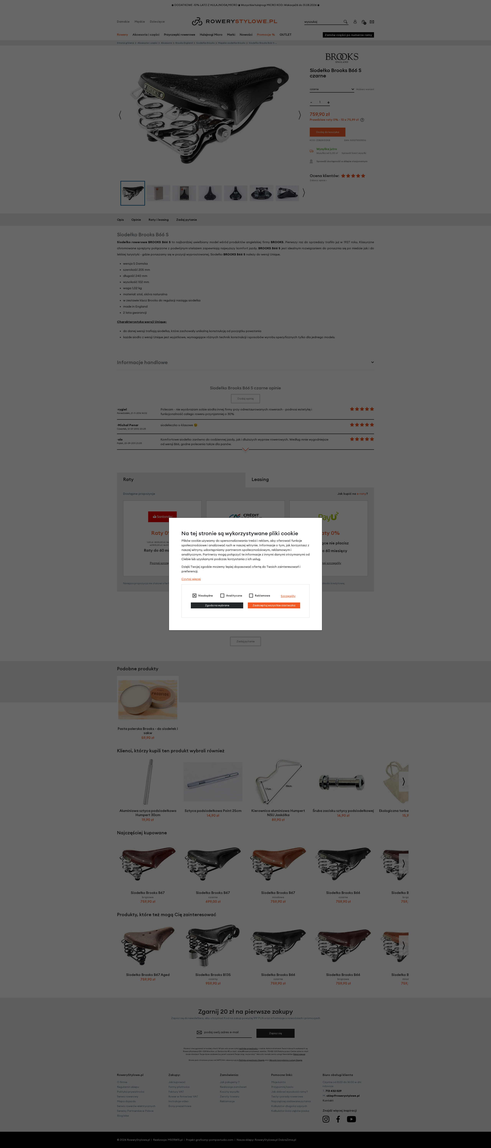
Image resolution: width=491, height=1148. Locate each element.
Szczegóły (288, 596)
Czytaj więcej (191, 579)
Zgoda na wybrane (217, 605)
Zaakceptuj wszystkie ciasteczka (274, 605)
